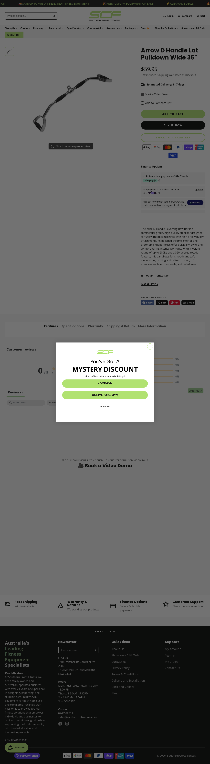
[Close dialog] (150, 346)
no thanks (105, 406)
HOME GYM (105, 383)
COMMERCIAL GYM (105, 395)
